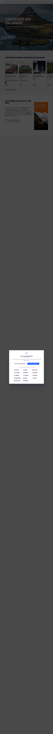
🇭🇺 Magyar (34, 375)
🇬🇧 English (25, 372)
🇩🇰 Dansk (25, 370)
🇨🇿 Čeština (16, 370)
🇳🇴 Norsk (25, 378)
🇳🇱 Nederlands (17, 378)
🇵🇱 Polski (34, 378)
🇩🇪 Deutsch (34, 370)
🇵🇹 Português (17, 380)
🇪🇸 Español (34, 372)
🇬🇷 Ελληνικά (17, 372)
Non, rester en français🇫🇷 (20, 363)
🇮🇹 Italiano (25, 375)
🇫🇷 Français (16, 375)
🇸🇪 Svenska (25, 380)
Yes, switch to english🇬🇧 (33, 363)
